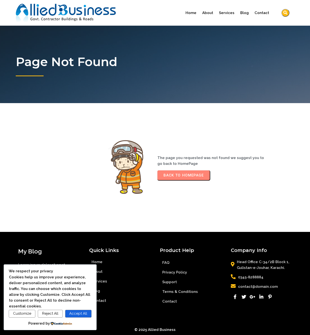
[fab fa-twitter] (244, 297)
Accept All (78, 313)
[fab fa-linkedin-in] (261, 297)
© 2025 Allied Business (155, 329)
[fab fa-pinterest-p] (270, 297)
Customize (22, 313)
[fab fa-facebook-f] (235, 297)
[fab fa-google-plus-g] (252, 297)
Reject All (50, 313)
